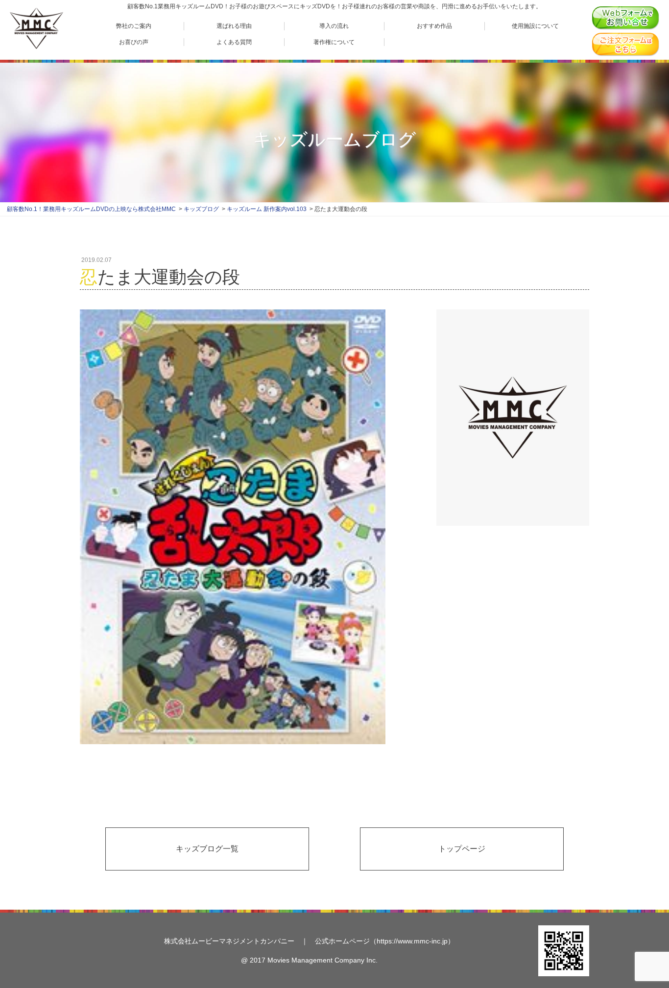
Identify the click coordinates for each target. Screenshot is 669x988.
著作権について (334, 42)
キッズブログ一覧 (207, 849)
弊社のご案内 (133, 26)
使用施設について (535, 26)
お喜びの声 (133, 42)
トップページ (461, 849)
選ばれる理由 (234, 26)
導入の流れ (334, 26)
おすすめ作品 (434, 26)
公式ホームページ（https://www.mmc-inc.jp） (384, 941)
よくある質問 (234, 42)
